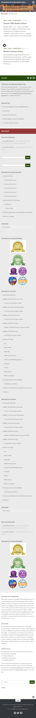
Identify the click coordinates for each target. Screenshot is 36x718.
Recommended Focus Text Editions (12, 380)
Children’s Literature (10, 355)
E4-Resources (17, 20)
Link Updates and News (10, 384)
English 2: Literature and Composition (13, 307)
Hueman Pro (25, 709)
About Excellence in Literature (11, 200)
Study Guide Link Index (9, 295)
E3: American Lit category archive (13, 319)
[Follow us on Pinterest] (28, 78)
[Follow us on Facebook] (34, 78)
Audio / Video (7, 20)
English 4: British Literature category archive (16, 327)
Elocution (7, 364)
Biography (7, 351)
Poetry (6, 368)
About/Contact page (21, 670)
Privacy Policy (9, 208)
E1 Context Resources (10, 180)
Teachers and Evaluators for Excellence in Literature (17, 212)
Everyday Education (8, 147)
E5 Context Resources (10, 196)
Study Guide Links (8, 176)
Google (3, 687)
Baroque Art (6, 111)
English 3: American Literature (11, 315)
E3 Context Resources (10, 188)
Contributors (8, 204)
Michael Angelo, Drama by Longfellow (13, 119)
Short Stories (8, 372)
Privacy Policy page (17, 668)
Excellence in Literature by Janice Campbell (14, 2)
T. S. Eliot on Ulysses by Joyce (11, 123)
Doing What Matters (8, 141)
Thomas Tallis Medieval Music (15, 23)
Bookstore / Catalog (8, 216)
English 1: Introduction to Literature (13, 299)
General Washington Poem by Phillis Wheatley (15, 107)
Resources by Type (8, 339)
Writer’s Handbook (9, 376)
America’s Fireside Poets (10, 115)
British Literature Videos (13, 51)
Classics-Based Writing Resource (13, 359)
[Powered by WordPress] (13, 709)
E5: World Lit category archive (12, 335)
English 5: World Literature (10, 331)
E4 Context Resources (10, 192)
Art (5, 343)
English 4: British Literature (10, 323)
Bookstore (6, 392)
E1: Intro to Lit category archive (13, 303)
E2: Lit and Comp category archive (13, 311)
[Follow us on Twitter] (31, 78)
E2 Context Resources (10, 184)
